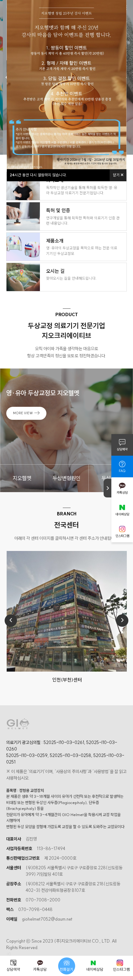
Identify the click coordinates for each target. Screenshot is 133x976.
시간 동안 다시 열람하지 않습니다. (38, 175)
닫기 (117, 175)
